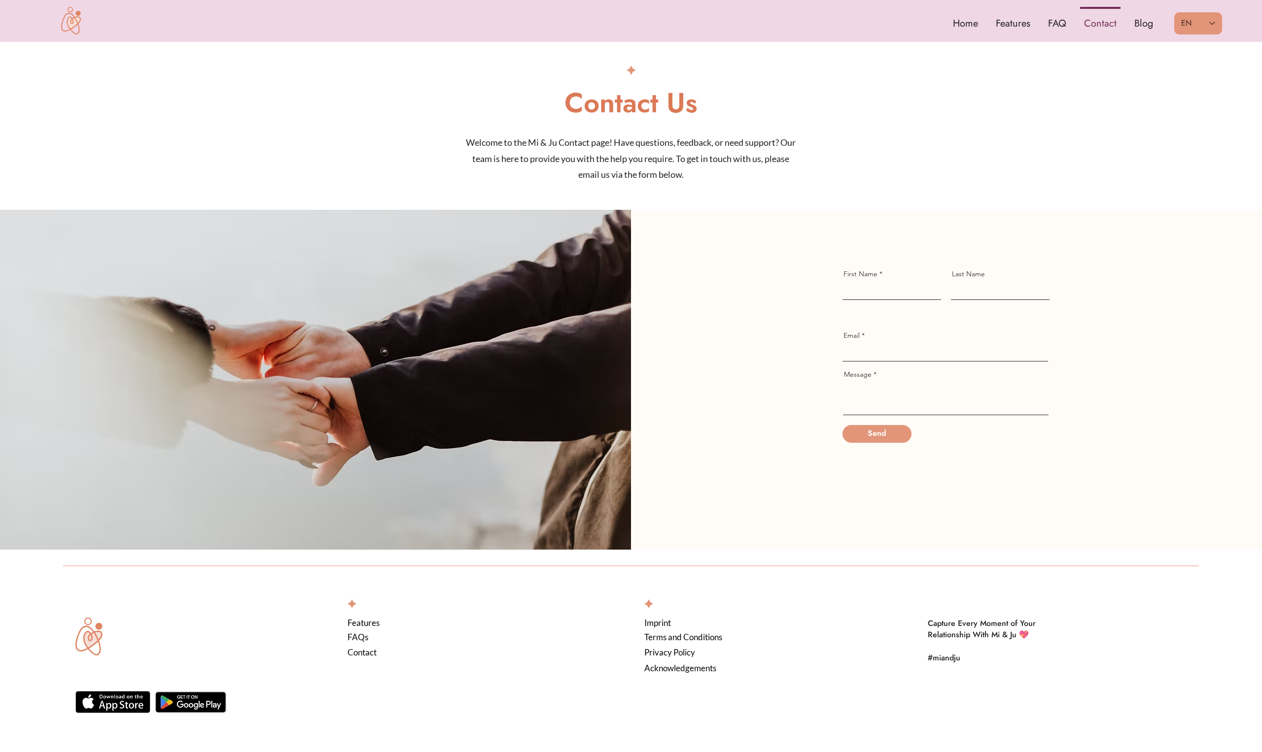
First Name (860, 273)
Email (851, 335)
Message (858, 374)
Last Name (968, 273)
